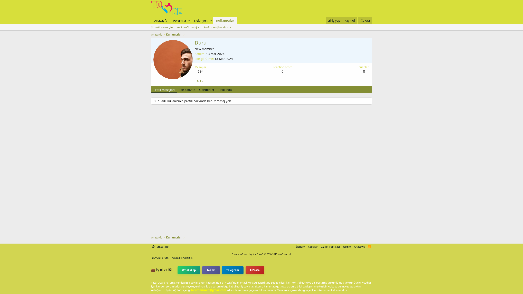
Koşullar (313, 246)
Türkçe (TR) (162, 246)
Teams (211, 270)
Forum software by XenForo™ (262, 254)
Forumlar (179, 20)
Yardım (347, 246)
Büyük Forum (160, 257)
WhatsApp (189, 270)
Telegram (232, 270)
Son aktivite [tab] (187, 90)
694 (201, 71)
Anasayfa (160, 20)
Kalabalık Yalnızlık (182, 257)
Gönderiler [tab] (206, 90)
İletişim (300, 246)
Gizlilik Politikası (330, 246)
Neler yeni (201, 20)
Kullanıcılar (225, 20)
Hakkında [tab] (225, 90)
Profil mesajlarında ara (217, 27)
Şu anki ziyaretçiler (162, 27)
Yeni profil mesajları (188, 27)
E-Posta (255, 270)
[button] (189, 20)
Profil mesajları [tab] (164, 90)
